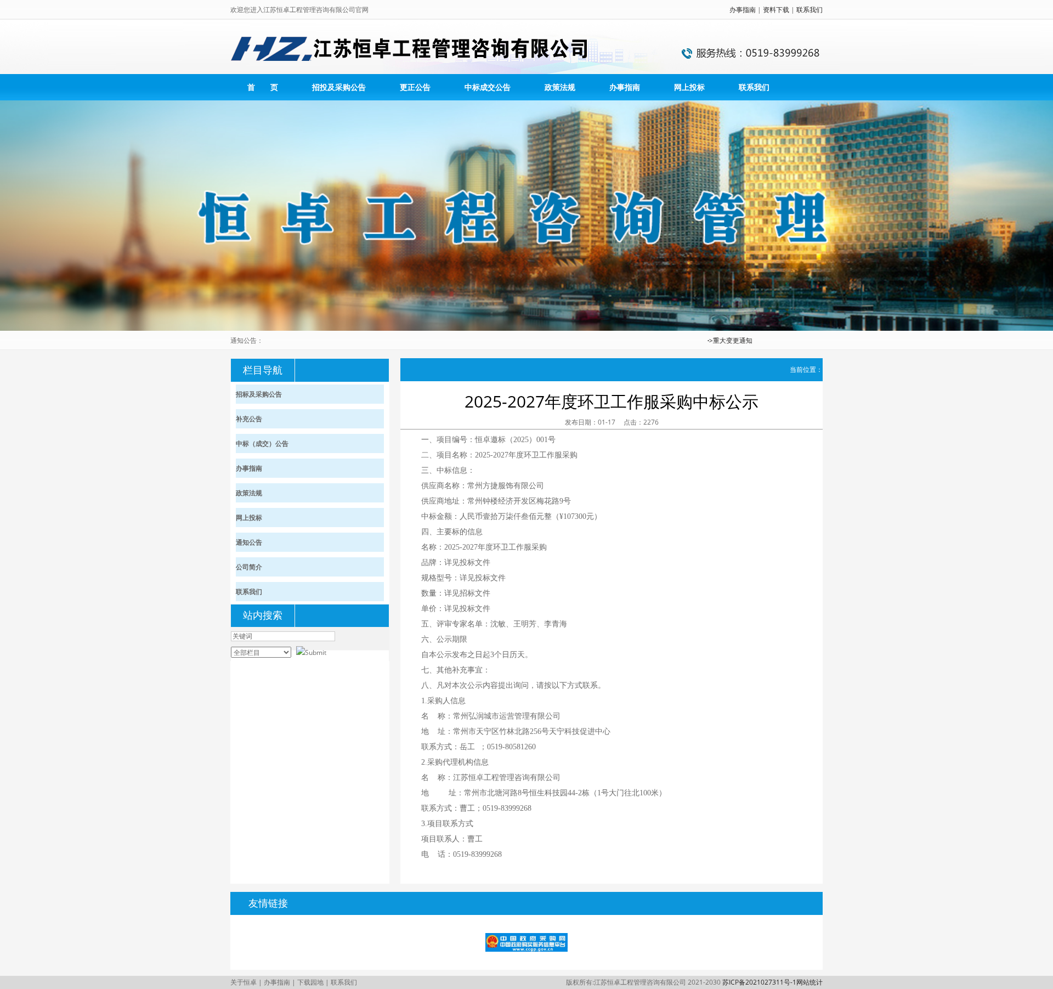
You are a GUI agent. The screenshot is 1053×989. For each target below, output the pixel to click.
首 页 (262, 87)
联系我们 (809, 9)
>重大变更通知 (716, 340)
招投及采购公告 (339, 87)
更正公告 (415, 87)
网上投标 (689, 87)
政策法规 (560, 87)
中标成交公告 (488, 87)
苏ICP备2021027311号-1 (759, 982)
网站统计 (809, 982)
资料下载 (776, 9)
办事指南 (742, 9)
